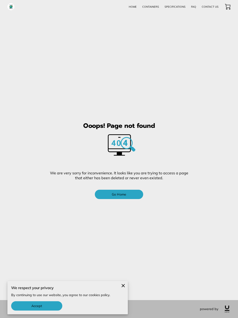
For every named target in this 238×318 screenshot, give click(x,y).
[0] (228, 7)
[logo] (227, 309)
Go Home (119, 194)
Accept (36, 306)
